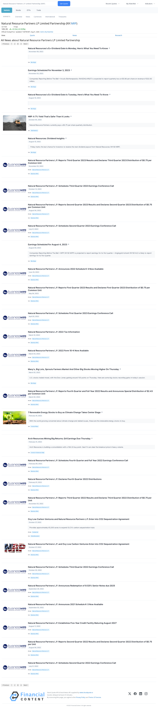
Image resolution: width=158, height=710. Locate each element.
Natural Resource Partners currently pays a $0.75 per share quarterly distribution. (61, 125)
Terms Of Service (95, 697)
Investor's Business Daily (37, 452)
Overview (18, 17)
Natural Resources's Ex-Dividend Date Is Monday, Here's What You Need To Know (69, 48)
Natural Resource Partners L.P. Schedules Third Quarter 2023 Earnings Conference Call (71, 186)
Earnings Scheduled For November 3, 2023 (50, 70)
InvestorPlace (34, 426)
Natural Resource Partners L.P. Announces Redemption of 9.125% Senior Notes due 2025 (71, 585)
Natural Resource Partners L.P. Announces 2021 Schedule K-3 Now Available (65, 604)
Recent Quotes (111, 4)
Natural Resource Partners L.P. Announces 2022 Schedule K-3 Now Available (65, 269)
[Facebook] (135, 696)
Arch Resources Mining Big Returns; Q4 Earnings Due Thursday (60, 438)
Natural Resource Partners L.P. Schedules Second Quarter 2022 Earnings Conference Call (72, 663)
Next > (26, 44)
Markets (7, 10)
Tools (39, 10)
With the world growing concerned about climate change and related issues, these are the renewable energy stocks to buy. (77, 421)
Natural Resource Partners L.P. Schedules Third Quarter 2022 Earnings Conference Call (71, 567)
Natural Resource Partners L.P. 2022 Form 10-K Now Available (58, 350)
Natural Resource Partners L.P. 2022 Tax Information (54, 332)
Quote (32, 35)
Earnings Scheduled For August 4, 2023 (48, 244)
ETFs (29, 10)
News (28, 17)
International (50, 17)
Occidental (35, 532)
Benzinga (33, 62)
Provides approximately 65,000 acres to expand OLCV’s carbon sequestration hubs (62, 528)
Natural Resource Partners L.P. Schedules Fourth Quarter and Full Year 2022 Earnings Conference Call (78, 460)
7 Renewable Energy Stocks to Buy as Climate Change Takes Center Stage (65, 412)
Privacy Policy (80, 697)
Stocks (18, 10)
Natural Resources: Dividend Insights (47, 138)
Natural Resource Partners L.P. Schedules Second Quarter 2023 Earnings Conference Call (72, 226)
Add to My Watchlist (46, 32)
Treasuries (62, 17)
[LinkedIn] (140, 696)
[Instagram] (146, 696)
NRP (73, 23)
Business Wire (34, 173)
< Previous (5, 44)
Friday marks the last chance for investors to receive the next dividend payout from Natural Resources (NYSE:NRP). (75, 147)
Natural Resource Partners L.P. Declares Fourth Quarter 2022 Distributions (65, 479)
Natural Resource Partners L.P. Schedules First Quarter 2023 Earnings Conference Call (70, 313)
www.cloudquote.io (86, 692)
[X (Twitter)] (129, 696)
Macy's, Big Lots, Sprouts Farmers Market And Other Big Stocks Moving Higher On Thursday (74, 369)
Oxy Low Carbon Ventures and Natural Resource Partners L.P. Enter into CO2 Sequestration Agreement (78, 519)
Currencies (38, 17)
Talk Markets (34, 130)
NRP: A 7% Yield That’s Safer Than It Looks (50, 116)
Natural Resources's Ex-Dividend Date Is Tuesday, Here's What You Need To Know (69, 94)
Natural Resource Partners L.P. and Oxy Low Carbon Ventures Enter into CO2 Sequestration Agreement (78, 544)
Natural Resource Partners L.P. (40, 169)
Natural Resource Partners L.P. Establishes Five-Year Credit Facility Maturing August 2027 (72, 623)
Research (118, 35)
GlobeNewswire (35, 536)
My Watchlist (131, 4)
